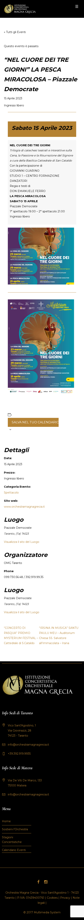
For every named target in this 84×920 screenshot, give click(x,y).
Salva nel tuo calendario (35, 422)
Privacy (65, 897)
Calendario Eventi (14, 850)
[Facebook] (38, 882)
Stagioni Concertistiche (12, 840)
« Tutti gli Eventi (15, 32)
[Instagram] (45, 882)
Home (6, 821)
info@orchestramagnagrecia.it (28, 744)
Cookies (52, 897)
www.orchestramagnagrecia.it (24, 506)
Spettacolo (11, 492)
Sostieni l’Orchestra (15, 829)
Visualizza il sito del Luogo (21, 542)
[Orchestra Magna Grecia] (20, 9)
